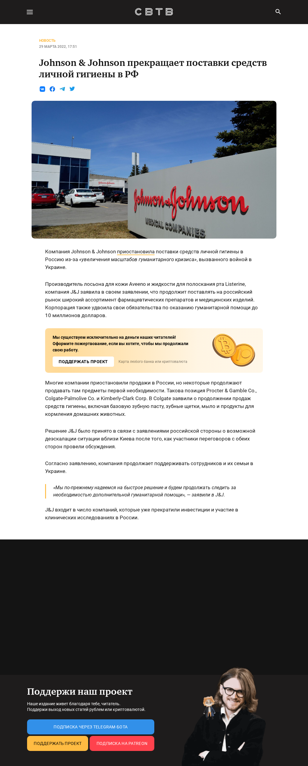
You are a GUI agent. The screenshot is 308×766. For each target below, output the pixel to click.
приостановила (136, 252)
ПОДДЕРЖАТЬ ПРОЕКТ (83, 361)
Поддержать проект (58, 743)
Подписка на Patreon (122, 743)
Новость (47, 41)
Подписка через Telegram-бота (91, 726)
